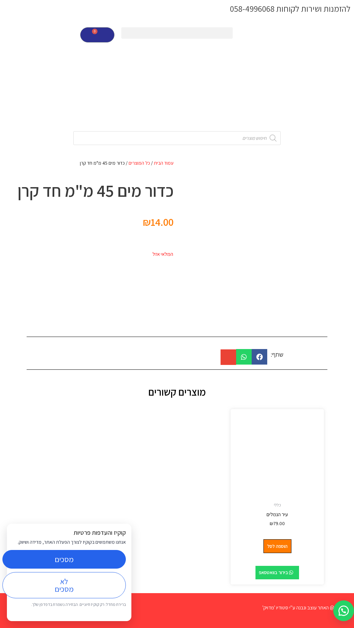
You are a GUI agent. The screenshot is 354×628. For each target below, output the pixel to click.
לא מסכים (64, 585)
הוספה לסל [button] (277, 546)
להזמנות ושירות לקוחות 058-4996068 (290, 8)
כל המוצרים (139, 163)
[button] (176, 33)
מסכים (64, 559)
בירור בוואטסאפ (274, 572)
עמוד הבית (164, 163)
